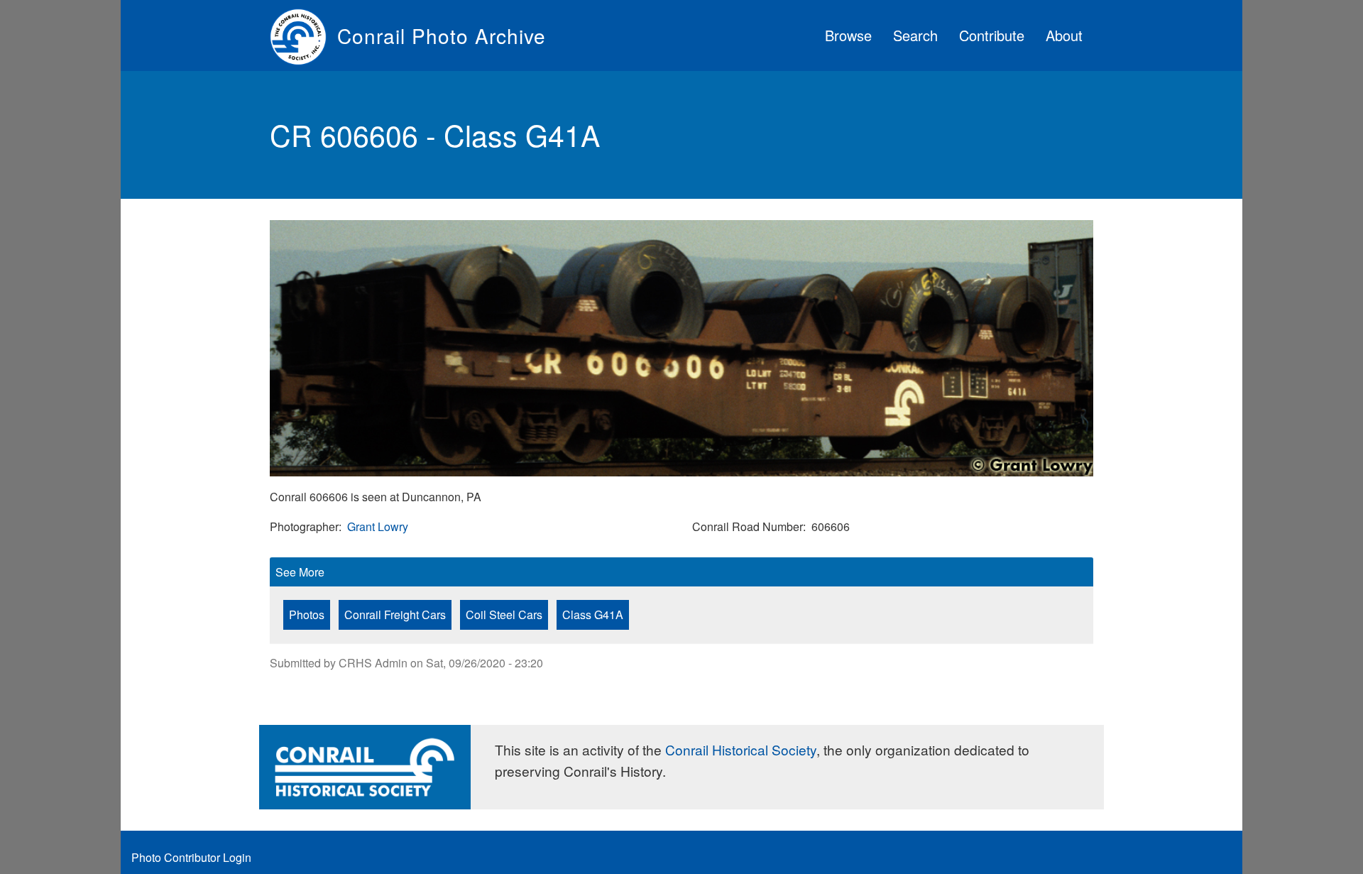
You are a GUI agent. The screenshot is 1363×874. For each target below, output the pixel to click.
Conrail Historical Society (740, 749)
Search (915, 35)
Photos (306, 614)
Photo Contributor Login (191, 857)
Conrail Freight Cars (395, 614)
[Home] (303, 35)
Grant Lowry (377, 526)
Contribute (991, 35)
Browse (848, 35)
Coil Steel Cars (504, 614)
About (1064, 35)
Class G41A (592, 614)
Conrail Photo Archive (441, 35)
